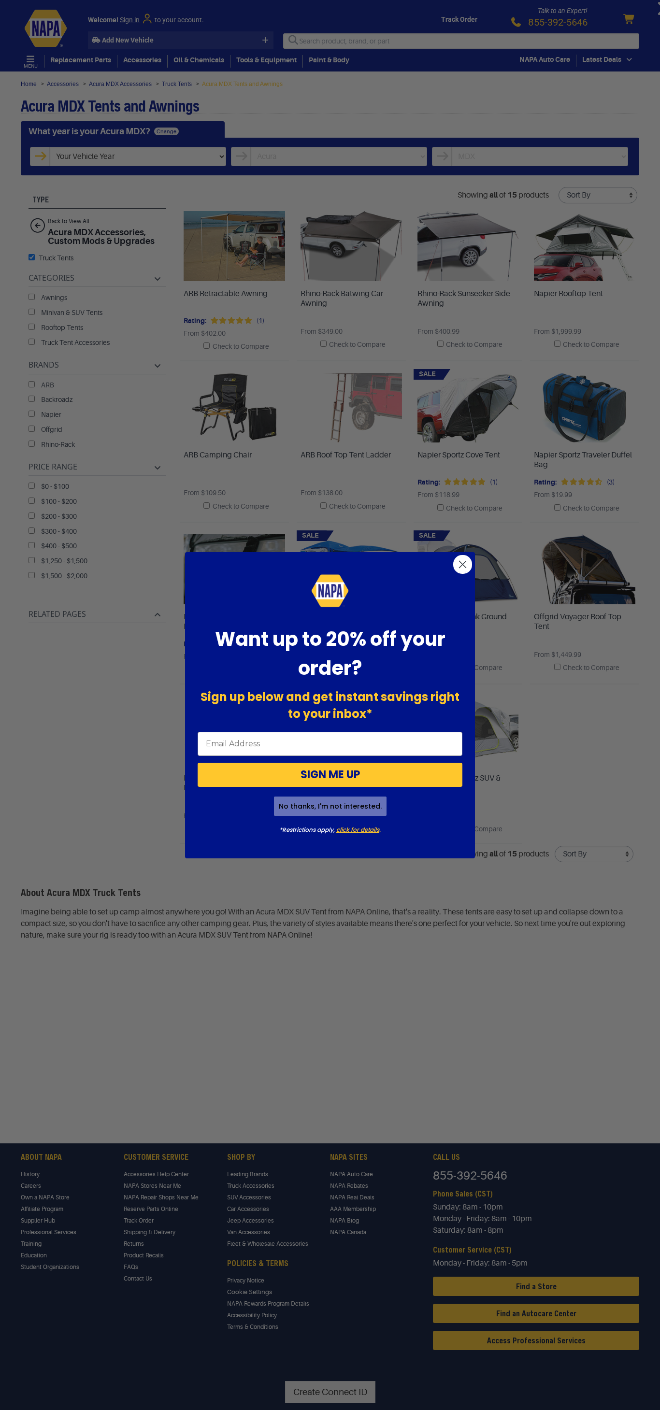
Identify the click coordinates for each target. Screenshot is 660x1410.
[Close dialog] (462, 564)
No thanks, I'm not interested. (330, 806)
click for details (357, 830)
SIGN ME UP (330, 774)
